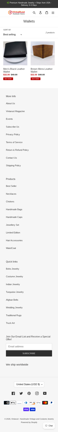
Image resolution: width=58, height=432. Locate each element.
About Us (10, 103)
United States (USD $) (28, 384)
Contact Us (11, 158)
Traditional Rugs (14, 315)
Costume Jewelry (14, 276)
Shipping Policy (13, 165)
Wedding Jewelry (14, 307)
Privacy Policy (13, 134)
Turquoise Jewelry (15, 292)
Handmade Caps (14, 217)
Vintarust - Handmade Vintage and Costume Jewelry (32, 419)
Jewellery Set (12, 225)
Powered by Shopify (29, 422)
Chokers (10, 201)
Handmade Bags (14, 209)
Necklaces (11, 194)
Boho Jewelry (12, 269)
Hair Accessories (14, 240)
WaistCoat (11, 248)
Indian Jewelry (13, 284)
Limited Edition (13, 232)
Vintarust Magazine (15, 111)
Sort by (7, 30)
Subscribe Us (12, 126)
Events (9, 119)
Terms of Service (14, 142)
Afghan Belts (12, 300)
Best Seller (11, 186)
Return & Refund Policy (17, 150)
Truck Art (10, 323)
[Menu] (53, 12)
